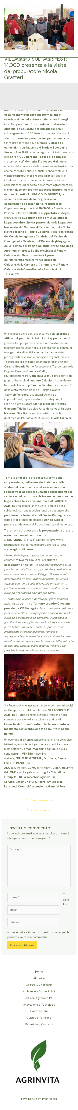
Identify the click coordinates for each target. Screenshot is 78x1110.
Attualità (39, 978)
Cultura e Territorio (39, 1018)
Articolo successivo (39, 810)
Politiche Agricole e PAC (39, 998)
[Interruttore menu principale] (69, 71)
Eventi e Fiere (39, 1011)
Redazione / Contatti (39, 1024)
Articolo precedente (39, 800)
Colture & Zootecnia (39, 985)
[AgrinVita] (39, 70)
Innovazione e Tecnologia (39, 1005)
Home (39, 972)
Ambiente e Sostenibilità (39, 991)
